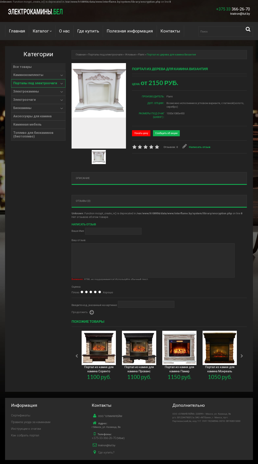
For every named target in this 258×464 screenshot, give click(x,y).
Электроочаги (24, 100)
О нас (64, 31)
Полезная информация (130, 31)
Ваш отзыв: (79, 240)
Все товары (22, 67)
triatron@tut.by (240, 14)
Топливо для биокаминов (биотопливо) (33, 134)
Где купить (88, 31)
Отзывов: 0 (170, 147)
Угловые (130, 54)
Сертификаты (20, 415)
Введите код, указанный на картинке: (94, 305)
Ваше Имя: (78, 230)
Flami (141, 54)
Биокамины (22, 108)
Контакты (170, 31)
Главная (17, 31)
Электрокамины (26, 91)
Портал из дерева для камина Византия (171, 54)
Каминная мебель (27, 124)
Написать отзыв (199, 147)
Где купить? (106, 452)
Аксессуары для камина (32, 116)
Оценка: (76, 286)
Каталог (41, 31)
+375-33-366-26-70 (104, 438)
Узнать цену (141, 133)
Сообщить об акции (166, 133)
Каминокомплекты (28, 75)
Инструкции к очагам (26, 429)
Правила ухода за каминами (30, 422)
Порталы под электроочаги (35, 83)
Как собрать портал (25, 435)
